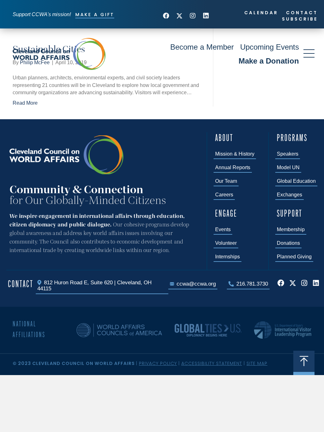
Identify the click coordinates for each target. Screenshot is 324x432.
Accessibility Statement (211, 363)
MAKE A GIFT (94, 14)
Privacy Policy (158, 363)
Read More (25, 103)
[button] (166, 16)
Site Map (256, 363)
